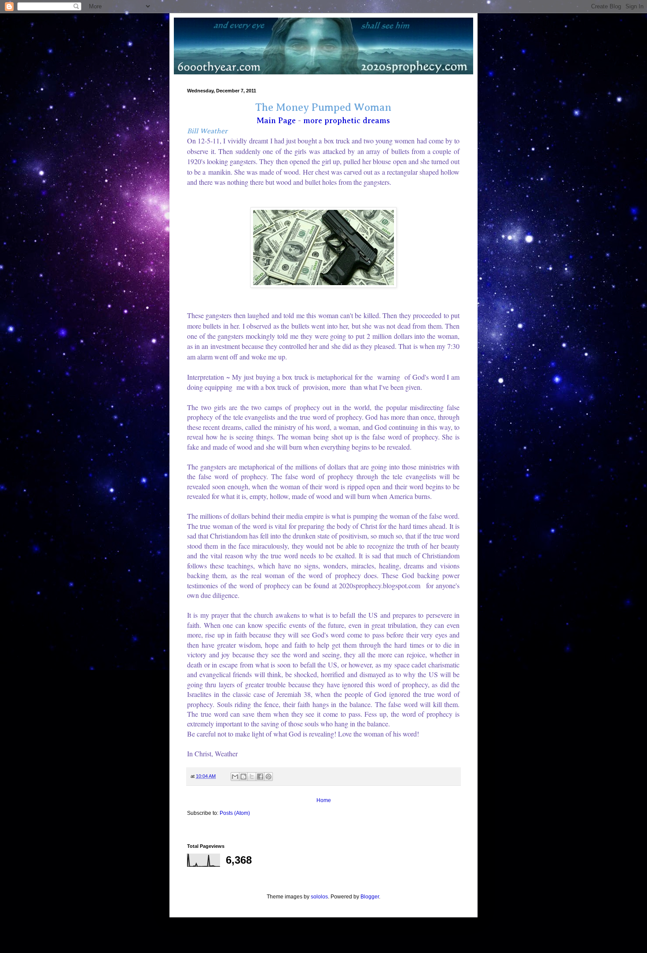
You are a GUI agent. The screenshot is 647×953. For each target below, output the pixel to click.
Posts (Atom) (235, 813)
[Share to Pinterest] (268, 776)
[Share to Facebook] (260, 776)
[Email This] (235, 776)
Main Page (276, 120)
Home (323, 800)
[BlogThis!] (243, 776)
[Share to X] (251, 776)
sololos (319, 897)
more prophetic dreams (346, 120)
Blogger (369, 897)
